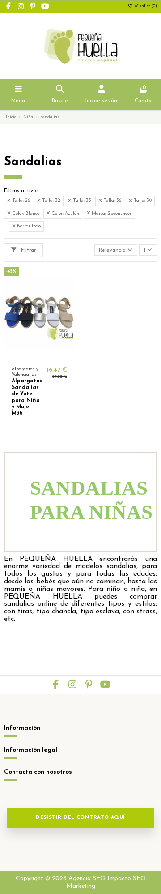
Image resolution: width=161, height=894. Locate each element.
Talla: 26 (20, 200)
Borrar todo (28, 226)
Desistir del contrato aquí (80, 817)
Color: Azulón (64, 213)
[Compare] (39, 356)
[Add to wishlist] (28, 356)
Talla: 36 (111, 200)
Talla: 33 (81, 200)
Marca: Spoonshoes (111, 213)
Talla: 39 (142, 200)
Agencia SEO (87, 878)
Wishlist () (145, 6)
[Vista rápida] (50, 356)
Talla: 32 (50, 200)
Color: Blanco (25, 213)
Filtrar (27, 250)
